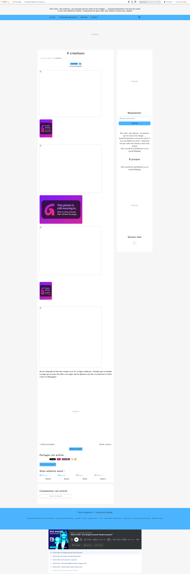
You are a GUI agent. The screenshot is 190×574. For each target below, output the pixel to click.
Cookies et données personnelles (141, 518)
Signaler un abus (93, 518)
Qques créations (47, 58)
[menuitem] (52, 17)
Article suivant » (105, 444)
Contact (94, 17)
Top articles (78, 518)
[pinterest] (135, 2)
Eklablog (109, 512)
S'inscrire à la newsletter (48, 464)
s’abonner (77, 545)
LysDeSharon (138, 149)
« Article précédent (47, 444)
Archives (84, 17)
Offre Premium (127, 518)
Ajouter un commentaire (55, 496)
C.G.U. (101, 518)
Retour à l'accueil (75, 449)
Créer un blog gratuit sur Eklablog (64, 518)
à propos (100, 545)
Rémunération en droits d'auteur (113, 518)
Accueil (52, 17)
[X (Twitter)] (132, 2)
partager (89, 545)
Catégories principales (68, 17)
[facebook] (129, 2)
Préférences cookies (157, 518)
